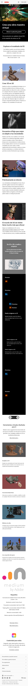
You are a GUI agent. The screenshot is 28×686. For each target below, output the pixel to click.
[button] (19, 2)
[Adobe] (6, 2)
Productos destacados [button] (6, 671)
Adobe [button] (3, 668)
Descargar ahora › (14, 623)
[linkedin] (9, 678)
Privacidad (20, 680)
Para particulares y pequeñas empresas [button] (9, 656)
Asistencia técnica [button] (5, 665)
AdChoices (17, 683)
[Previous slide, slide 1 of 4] (10, 417)
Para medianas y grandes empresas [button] (9, 659)
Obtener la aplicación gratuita (14, 32)
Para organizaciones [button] (6, 662)
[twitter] (7, 678)
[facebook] (2, 678)
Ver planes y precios (14, 650)
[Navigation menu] (2, 2)
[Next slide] (17, 417)
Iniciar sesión (23, 2)
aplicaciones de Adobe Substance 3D (11, 229)
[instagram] (5, 678)
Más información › (14, 438)
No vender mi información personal (7, 683)
